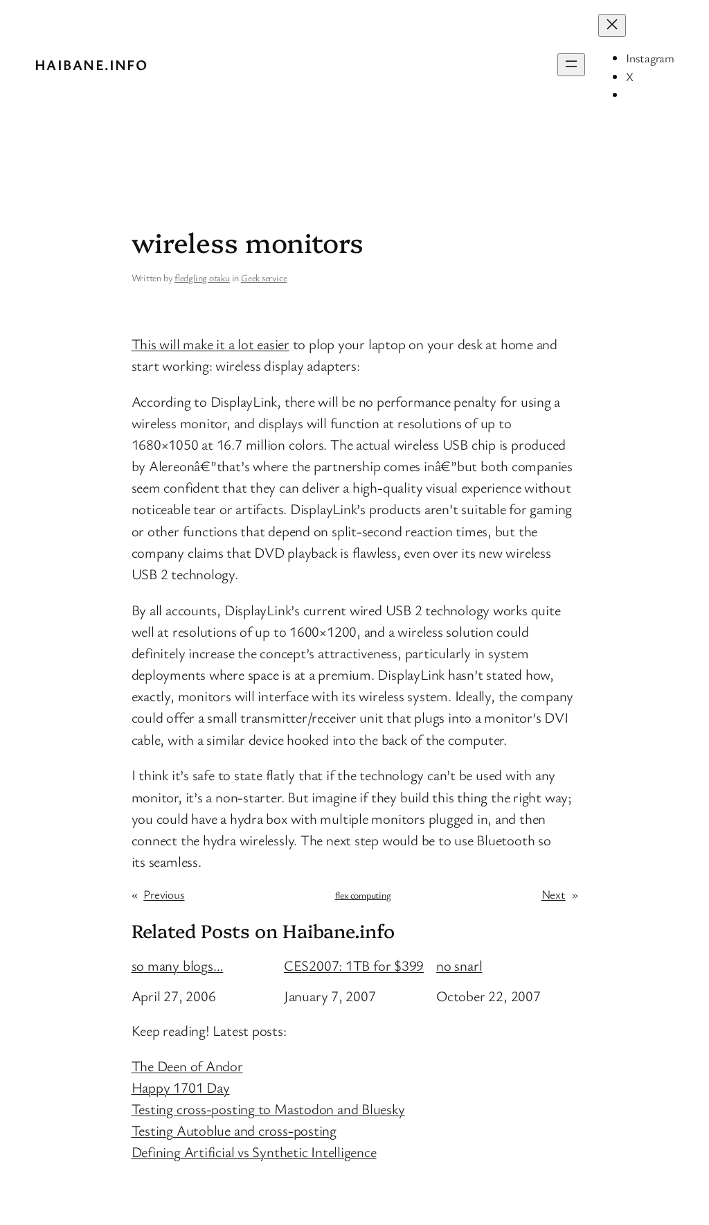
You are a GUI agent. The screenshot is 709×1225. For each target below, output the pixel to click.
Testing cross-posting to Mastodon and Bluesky (268, 1108)
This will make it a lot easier (210, 343)
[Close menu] (612, 25)
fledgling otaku (202, 277)
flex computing (363, 894)
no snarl (459, 965)
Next (553, 894)
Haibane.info (91, 64)
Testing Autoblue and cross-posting (234, 1130)
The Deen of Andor (187, 1065)
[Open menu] (571, 64)
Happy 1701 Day (181, 1087)
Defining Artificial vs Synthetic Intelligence (254, 1151)
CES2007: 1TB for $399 (354, 965)
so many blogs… (178, 965)
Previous (163, 894)
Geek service (264, 277)
